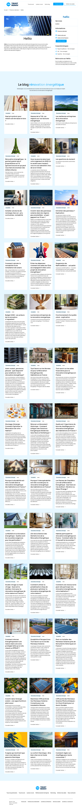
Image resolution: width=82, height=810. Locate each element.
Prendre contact (61, 41)
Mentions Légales (56, 801)
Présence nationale (62, 31)
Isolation (57, 24)
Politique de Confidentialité (33, 801)
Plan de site (23, 801)
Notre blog (47, 4)
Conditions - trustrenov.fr (67, 801)
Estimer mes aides (70, 4)
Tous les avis (31, 4)
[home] (12, 4)
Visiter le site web (61, 35)
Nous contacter (72, 793)
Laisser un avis (39, 4)
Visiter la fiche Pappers (62, 38)
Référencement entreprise (42, 793)
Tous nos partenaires (12, 793)
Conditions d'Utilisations (46, 801)
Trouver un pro (58, 4)
